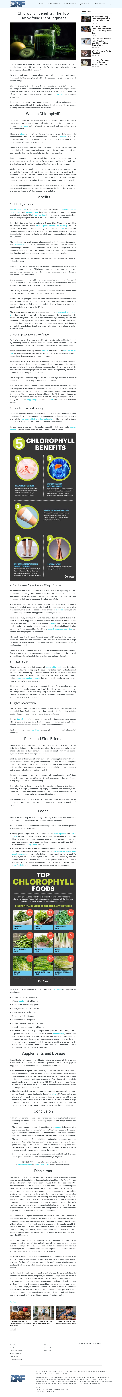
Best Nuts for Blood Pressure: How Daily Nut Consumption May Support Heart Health (20, 1323)
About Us (13, 1345)
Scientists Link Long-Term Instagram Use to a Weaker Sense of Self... (102, 19)
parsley (22, 1001)
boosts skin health (54, 667)
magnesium (57, 989)
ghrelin (53, 623)
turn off (20, 719)
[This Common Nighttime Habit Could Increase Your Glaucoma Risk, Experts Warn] (86, 41)
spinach (62, 833)
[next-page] (14, 1329)
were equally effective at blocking (51, 225)
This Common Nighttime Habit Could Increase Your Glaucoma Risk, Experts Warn (101, 42)
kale (56, 833)
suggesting (31, 399)
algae (22, 133)
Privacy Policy (48, 1351)
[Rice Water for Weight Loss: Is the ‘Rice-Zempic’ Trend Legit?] (86, 62)
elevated (59, 609)
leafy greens (23, 125)
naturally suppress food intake (60, 628)
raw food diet (19, 865)
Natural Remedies (99, 4)
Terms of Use (48, 1348)
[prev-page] (11, 1329)
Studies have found (18, 209)
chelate (63, 136)
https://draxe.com (25, 1164)
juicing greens (31, 844)
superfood (57, 1127)
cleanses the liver (22, 244)
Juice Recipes (85, 4)
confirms (35, 729)
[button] (109, 4)
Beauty (41, 4)
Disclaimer (47, 1345)
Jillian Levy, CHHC (42, 1164)
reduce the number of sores (28, 678)
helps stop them (39, 215)
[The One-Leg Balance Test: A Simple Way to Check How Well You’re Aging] (43, 1313)
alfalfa (54, 1094)
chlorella (60, 94)
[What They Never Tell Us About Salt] (86, 53)
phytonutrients (58, 1033)
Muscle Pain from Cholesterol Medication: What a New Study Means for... (102, 30)
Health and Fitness (54, 4)
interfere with (32, 212)
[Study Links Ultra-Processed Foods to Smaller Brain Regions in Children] (66, 1313)
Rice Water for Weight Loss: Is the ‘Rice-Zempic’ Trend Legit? (100, 62)
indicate (45, 350)
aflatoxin (60, 228)
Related (13, 1302)
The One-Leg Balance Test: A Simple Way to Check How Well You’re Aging (43, 1323)
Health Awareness (70, 4)
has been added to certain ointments (36, 419)
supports (49, 399)
